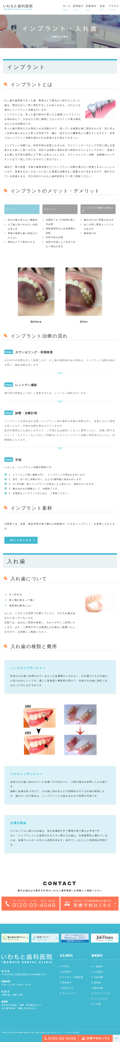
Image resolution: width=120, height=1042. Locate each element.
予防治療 (98, 977)
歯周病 (97, 983)
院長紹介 (67, 983)
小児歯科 (98, 972)
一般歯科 (98, 966)
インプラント (101, 999)
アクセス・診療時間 (72, 977)
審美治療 (98, 988)
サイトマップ (69, 993)
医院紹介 (67, 972)
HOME (66, 966)
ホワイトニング (102, 993)
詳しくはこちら (21, 540)
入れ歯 (97, 1004)
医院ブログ (68, 988)
